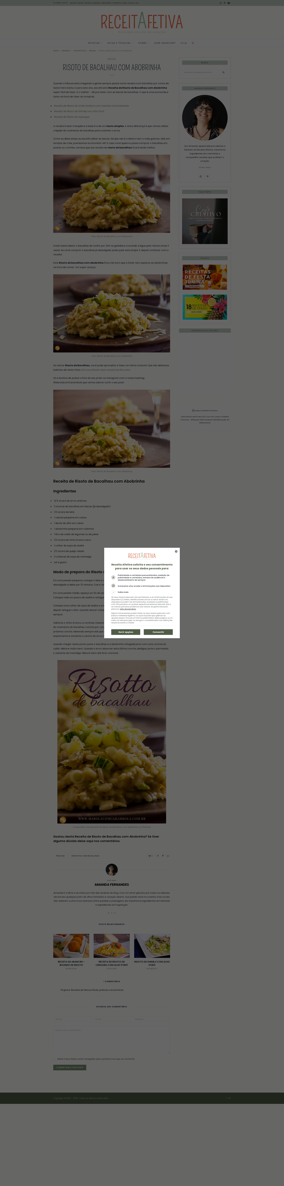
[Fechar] (176, 551)
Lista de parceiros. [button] (128, 609)
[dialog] (142, 593)
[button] (142, 592)
